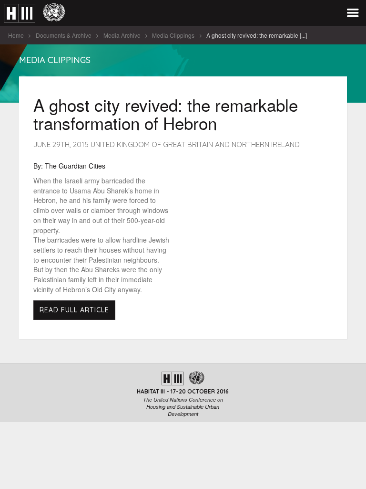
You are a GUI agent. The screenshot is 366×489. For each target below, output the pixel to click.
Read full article (74, 310)
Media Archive (122, 35)
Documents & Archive (64, 35)
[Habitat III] (34, 13)
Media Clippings (173, 35)
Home (16, 35)
